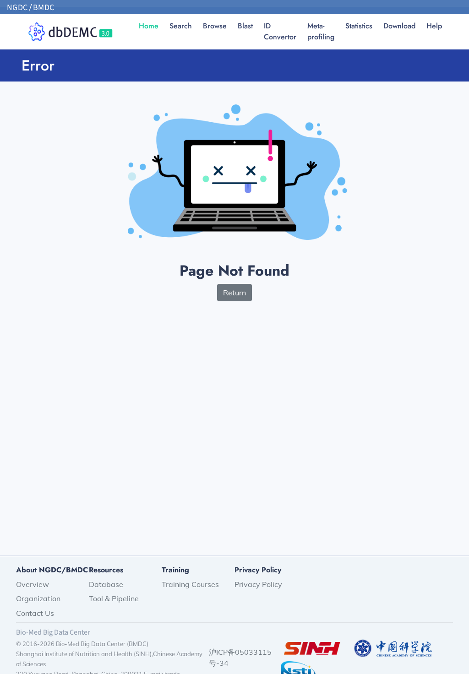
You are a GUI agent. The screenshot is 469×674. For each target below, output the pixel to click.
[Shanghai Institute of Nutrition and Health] (312, 647)
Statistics (358, 26)
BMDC (44, 7)
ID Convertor (280, 31)
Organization (38, 598)
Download (399, 26)
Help (434, 26)
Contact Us (35, 613)
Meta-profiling (320, 31)
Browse (215, 26)
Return (234, 292)
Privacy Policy (258, 584)
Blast (245, 26)
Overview (32, 584)
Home (148, 26)
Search (180, 26)
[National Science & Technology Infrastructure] (298, 669)
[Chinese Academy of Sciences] (393, 647)
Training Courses (190, 584)
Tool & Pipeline (114, 598)
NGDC (17, 7)
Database (106, 584)
